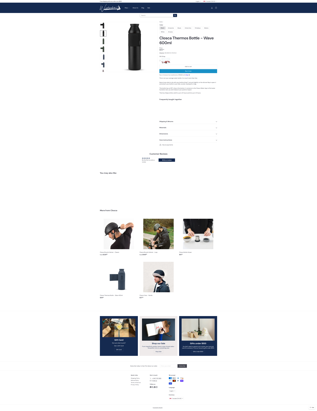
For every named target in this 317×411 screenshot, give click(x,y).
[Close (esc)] (183, 190)
